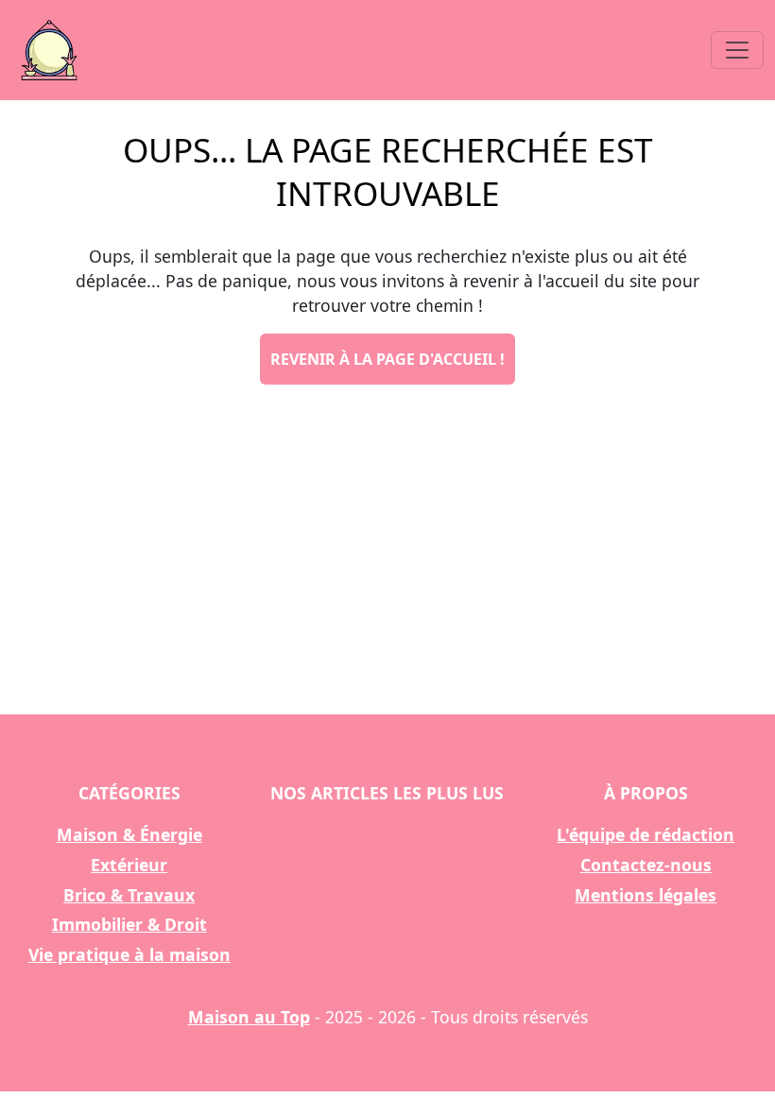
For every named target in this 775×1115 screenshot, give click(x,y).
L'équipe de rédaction (645, 834)
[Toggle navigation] (737, 50)
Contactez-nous (646, 864)
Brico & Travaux (129, 894)
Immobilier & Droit (129, 924)
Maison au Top (249, 1016)
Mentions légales (645, 894)
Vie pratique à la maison (129, 954)
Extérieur (129, 864)
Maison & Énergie (129, 834)
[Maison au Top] (49, 50)
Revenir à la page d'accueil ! (387, 359)
